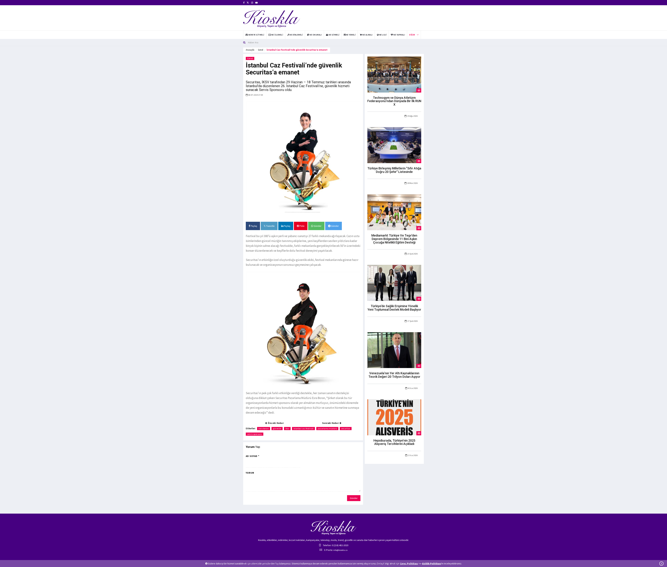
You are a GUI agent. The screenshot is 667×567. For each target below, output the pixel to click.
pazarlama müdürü (327, 428)
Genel (260, 49)
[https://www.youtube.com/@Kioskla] (256, 2)
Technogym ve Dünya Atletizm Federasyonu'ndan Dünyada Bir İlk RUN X (394, 101)
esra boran (263, 428)
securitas (345, 428)
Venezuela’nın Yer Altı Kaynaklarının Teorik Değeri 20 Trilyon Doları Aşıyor (394, 374)
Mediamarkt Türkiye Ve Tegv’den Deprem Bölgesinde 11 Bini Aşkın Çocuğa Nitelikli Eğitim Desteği (394, 239)
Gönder (317, 225)
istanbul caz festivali (303, 428)
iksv (287, 428)
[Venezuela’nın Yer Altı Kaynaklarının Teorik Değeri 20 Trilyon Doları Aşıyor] (394, 349)
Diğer (412, 34)
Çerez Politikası (409, 563)
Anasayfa (250, 49)
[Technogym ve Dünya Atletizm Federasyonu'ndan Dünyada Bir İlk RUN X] (394, 74)
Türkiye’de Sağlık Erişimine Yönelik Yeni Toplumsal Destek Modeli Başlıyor (394, 307)
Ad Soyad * (252, 456)
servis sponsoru (254, 434)
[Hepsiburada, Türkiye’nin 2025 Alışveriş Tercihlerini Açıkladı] (394, 417)
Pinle (301, 225)
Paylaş (253, 225)
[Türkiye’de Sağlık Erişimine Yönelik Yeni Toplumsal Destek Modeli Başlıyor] (394, 282)
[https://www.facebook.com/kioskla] (243, 2)
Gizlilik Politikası (431, 563)
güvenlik (277, 428)
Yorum (250, 472)
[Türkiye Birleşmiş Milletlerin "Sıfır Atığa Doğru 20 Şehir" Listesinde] (394, 144)
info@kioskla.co (340, 550)
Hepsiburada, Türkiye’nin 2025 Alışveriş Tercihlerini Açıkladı (394, 442)
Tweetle (270, 225)
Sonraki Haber (330, 423)
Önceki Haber (275, 423)
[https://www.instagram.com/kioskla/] (252, 2)
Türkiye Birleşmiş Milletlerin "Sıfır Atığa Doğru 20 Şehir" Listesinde (394, 170)
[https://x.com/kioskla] (248, 2)
